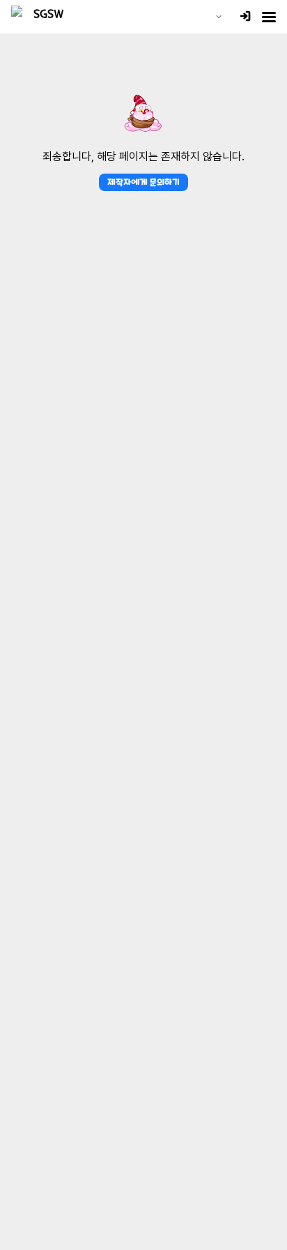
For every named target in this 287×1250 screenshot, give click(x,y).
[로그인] (245, 17)
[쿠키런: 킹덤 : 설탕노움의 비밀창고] (43, 17)
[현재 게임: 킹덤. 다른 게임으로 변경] (218, 17)
